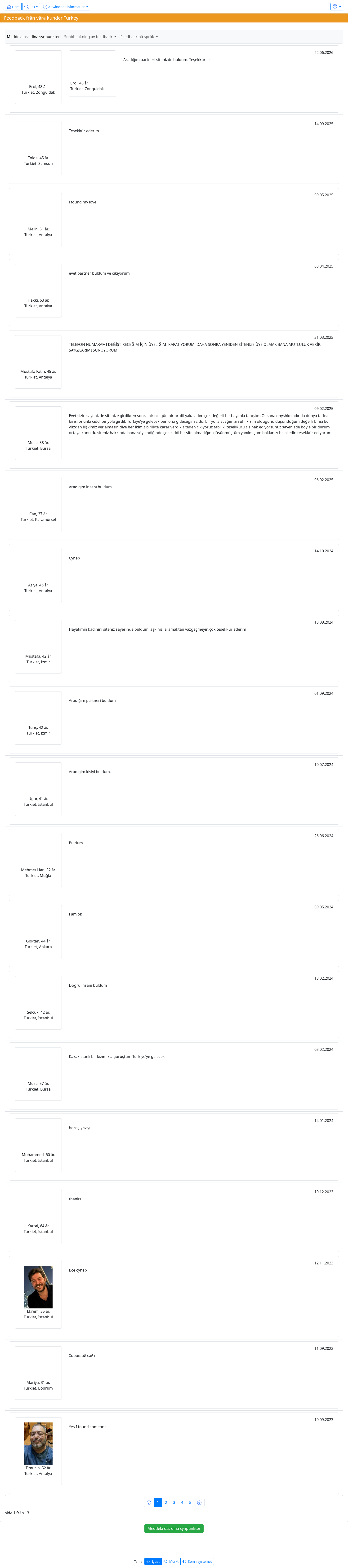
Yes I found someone (88, 1426)
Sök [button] (32, 6)
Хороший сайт (82, 1355)
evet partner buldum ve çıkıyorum (99, 273)
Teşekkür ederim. (84, 130)
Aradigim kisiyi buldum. (90, 771)
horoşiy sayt (80, 1127)
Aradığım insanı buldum (90, 486)
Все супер (78, 1270)
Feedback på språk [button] (137, 36)
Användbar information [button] (66, 6)
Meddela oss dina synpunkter (33, 36)
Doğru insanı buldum (88, 985)
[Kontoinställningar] (336, 6)
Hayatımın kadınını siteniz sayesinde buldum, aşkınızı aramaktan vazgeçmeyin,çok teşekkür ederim (157, 629)
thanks (75, 1199)
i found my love (82, 202)
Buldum (76, 842)
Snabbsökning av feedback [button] (88, 36)
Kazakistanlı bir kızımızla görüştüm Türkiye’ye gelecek (117, 1056)
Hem (15, 6)
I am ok (75, 914)
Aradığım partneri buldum (92, 700)
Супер (74, 558)
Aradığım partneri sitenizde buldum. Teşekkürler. (166, 59)
